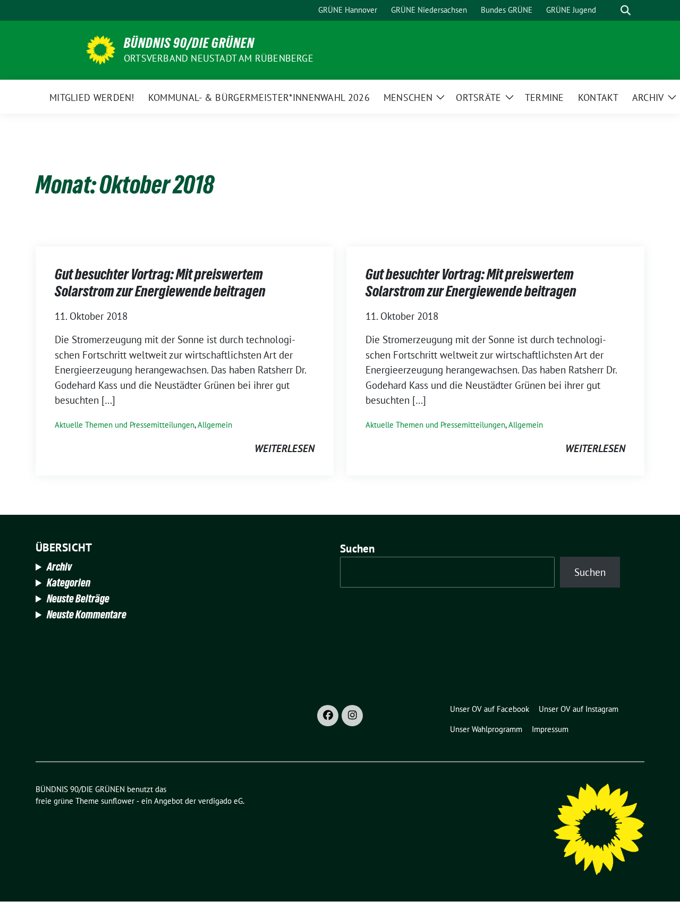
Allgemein (215, 425)
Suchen (357, 548)
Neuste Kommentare (86, 614)
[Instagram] (352, 715)
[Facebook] (327, 715)
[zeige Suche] (625, 10)
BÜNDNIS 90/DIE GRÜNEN (189, 43)
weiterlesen (284, 448)
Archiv (59, 566)
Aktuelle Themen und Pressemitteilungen (124, 425)
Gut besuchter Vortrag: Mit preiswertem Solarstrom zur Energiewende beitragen (160, 283)
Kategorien (68, 582)
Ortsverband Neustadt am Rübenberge (218, 58)
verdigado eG (220, 801)
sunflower (117, 801)
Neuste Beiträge (78, 598)
